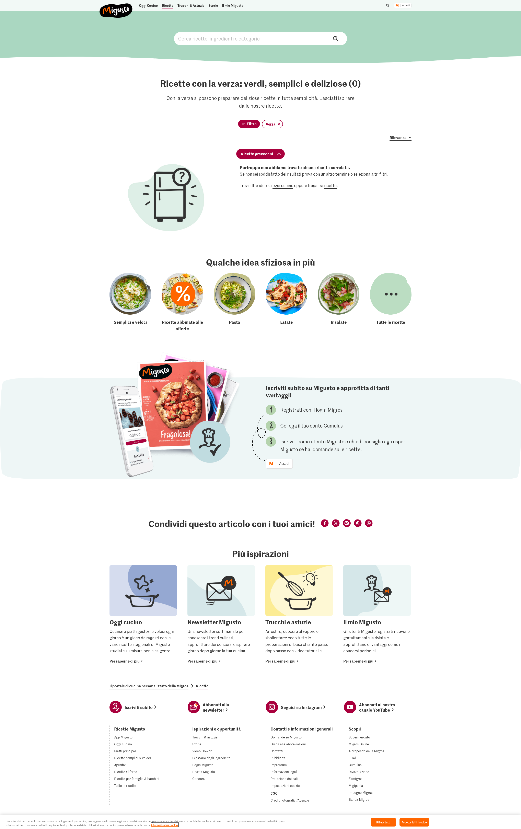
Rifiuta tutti (383, 822)
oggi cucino (283, 185)
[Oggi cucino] (143, 614)
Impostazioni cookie (285, 786)
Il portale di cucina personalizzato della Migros (148, 686)
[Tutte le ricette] (391, 302)
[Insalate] (338, 302)
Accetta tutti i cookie (414, 822)
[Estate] (286, 302)
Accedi (406, 5)
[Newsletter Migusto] (221, 614)
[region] (260, 822)
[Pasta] (234, 302)
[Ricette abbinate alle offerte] (182, 302)
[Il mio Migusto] (377, 614)
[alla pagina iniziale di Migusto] (116, 7)
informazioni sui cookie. (164, 825)
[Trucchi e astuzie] (299, 614)
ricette (330, 185)
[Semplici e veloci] (130, 302)
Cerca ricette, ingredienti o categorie (260, 38)
